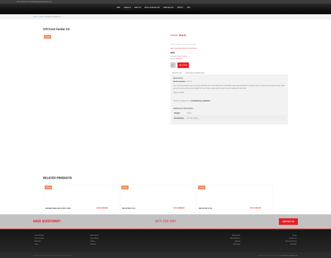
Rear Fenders (39, 238)
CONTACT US (288, 221)
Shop (41, 17)
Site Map (293, 244)
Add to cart (183, 65)
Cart (188, 7)
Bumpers (37, 241)
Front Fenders (183, 56)
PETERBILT (178, 59)
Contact (180, 7)
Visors (92, 241)
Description (176, 73)
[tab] (176, 73)
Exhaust (93, 244)
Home (35, 17)
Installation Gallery (152, 7)
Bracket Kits (236, 235)
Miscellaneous (235, 238)
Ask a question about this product (183, 48)
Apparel (237, 241)
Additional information (194, 73)
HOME (118, 7)
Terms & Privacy (291, 241)
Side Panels (94, 235)
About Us (137, 7)
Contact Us (293, 238)
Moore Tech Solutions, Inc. (289, 255)
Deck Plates (94, 238)
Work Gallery (168, 7)
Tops (36, 244)
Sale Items (236, 244)
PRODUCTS (127, 7)
